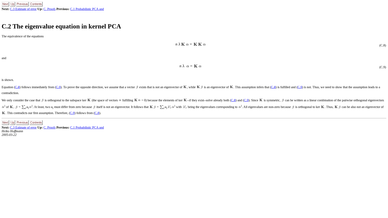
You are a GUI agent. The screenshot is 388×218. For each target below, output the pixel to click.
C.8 (17, 87)
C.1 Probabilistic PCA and (87, 9)
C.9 (58, 87)
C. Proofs (49, 9)
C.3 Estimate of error (23, 9)
